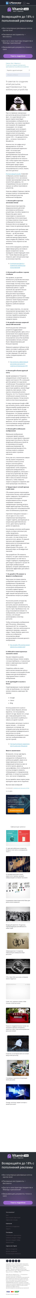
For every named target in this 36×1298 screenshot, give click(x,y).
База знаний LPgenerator (13, 1217)
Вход (28, 3)
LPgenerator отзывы (12, 1220)
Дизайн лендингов (11, 1251)
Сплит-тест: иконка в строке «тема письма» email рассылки (16, 1002)
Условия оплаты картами (12, 1294)
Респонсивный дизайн (13, 174)
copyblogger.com (16, 788)
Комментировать (16, 810)
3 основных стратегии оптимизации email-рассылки (16, 1079)
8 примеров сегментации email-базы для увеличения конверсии (18, 901)
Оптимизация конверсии (13, 1253)
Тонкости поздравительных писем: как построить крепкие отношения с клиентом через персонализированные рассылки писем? (17, 1028)
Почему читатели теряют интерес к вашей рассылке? (16, 1103)
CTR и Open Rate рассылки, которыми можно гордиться (17, 978)
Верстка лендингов (11, 1249)
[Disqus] (18, 1129)
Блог (7, 1215)
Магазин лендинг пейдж (13, 1240)
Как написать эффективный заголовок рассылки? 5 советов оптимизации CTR (19, 364)
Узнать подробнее (18, 56)
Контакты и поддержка (12, 1226)
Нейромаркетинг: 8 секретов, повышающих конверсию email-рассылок (15, 952)
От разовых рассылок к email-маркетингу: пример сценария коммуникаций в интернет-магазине (16, 876)
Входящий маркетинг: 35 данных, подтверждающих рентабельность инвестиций (16, 926)
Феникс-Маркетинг (21, 1268)
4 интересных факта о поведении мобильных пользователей (17, 265)
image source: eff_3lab (24, 788)
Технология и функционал (13, 1235)
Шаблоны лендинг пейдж (13, 1237)
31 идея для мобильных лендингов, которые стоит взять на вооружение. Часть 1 (17, 849)
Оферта (8, 1229)
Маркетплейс (10, 1242)
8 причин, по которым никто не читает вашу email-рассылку (17, 1054)
